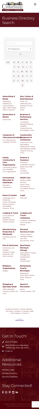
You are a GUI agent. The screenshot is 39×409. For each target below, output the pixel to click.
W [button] (23, 81)
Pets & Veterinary (10, 245)
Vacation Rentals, (9, 220)
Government (7, 187)
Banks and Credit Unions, (26, 168)
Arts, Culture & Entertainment (26, 97)
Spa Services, (24, 240)
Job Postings (15, 313)
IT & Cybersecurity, (9, 140)
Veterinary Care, (8, 254)
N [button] (26, 72)
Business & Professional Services (25, 117)
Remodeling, (7, 206)
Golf (33, 291)
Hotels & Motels (8, 222)
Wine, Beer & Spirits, (27, 275)
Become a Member (10, 377)
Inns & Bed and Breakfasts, (8, 217)
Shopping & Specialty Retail (10, 285)
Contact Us (25, 313)
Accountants (24, 173)
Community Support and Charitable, (10, 168)
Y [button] (31, 81)
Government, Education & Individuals (8, 180)
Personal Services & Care (27, 230)
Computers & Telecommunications (12, 136)
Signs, (5, 107)
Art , (26, 101)
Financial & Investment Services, (27, 163)
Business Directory (12, 309)
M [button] (22, 72)
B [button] (18, 62)
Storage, (23, 259)
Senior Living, (24, 184)
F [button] (14, 67)
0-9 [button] (8, 62)
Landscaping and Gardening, (9, 199)
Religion (5, 271)
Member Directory (9, 373)
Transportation (25, 261)
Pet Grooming (8, 256)
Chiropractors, (25, 186)
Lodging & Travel (10, 213)
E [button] (31, 62)
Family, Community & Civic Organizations (9, 161)
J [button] (30, 67)
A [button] (14, 62)
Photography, (25, 130)
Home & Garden (10, 195)
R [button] (22, 76)
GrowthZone (28, 406)
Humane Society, (9, 252)
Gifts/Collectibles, (9, 289)
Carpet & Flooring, (26, 151)
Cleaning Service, (26, 128)
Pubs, (22, 277)
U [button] (14, 81)
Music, (22, 101)
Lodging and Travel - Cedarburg (26, 215)
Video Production (9, 110)
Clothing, (6, 291)
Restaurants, (24, 273)
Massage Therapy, (26, 236)
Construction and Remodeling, (26, 143)
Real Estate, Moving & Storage (25, 247)
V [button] (18, 81)
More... (22, 110)
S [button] (26, 76)
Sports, (22, 289)
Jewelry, (12, 291)
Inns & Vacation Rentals (25, 223)
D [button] (26, 62)
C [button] (22, 62)
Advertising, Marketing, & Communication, (8, 103)
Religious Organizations (9, 267)
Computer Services (9, 142)
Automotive (7, 119)
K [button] (13, 72)
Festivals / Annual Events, (26, 107)
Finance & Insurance (24, 159)
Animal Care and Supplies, (8, 249)
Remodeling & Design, (28, 148)
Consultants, (24, 122)
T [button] (31, 76)
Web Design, (12, 107)
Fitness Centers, (26, 234)
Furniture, (6, 208)
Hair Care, (23, 238)
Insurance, (23, 171)
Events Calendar (26, 309)
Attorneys (23, 198)
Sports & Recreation (25, 285)
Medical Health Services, (25, 181)
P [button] (14, 76)
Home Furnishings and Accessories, (9, 203)
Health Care (25, 178)
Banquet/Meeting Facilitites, (26, 125)
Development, (25, 257)
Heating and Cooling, (27, 146)
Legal (22, 195)
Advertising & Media (9, 97)
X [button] (27, 81)
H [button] (23, 67)
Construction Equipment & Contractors (26, 137)
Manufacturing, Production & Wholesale (9, 231)
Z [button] (22, 85)
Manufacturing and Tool (9, 238)
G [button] (18, 67)
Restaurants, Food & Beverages (25, 268)
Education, (6, 185)
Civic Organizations (9, 171)
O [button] (31, 72)
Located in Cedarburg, (28, 220)
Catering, (28, 277)
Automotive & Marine (9, 116)
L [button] (17, 72)
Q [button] (18, 76)
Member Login (8, 370)
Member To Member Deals (23, 311)
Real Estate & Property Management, (28, 254)
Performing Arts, (26, 103)
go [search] (20, 54)
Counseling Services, (27, 188)
